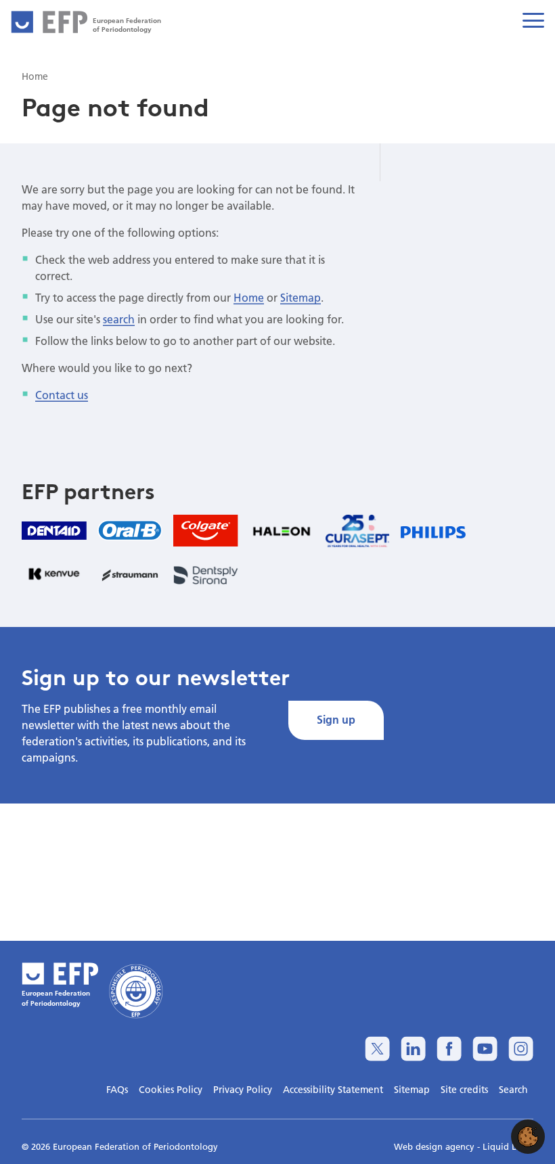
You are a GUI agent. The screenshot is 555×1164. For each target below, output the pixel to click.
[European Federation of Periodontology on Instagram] (520, 1048)
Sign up (336, 719)
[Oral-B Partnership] (129, 530)
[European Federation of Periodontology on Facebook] (449, 1048)
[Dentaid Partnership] (54, 530)
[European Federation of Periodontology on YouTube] (484, 1048)
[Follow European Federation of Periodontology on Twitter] (377, 1048)
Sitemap (300, 297)
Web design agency (435, 1146)
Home (249, 297)
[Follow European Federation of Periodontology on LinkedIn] (413, 1048)
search (119, 319)
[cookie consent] (528, 1136)
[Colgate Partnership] (205, 530)
